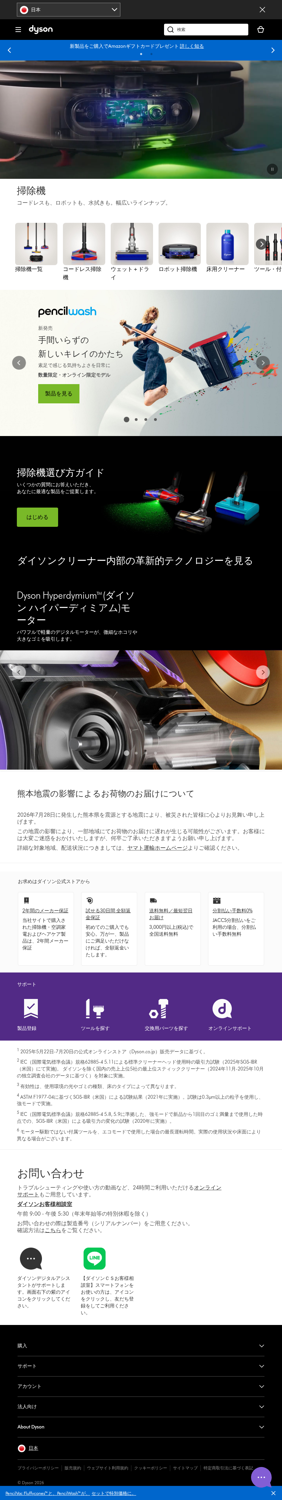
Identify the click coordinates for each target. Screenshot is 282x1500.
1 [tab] (141, 54)
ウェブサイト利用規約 (107, 1467)
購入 (22, 1346)
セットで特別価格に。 (113, 1493)
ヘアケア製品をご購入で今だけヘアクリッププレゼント (125, 46)
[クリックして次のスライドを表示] (263, 362)
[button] (276, 1494)
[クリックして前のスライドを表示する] (18, 362)
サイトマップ (185, 1467)
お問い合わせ (51, 1173)
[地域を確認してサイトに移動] (262, 9)
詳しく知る (198, 46)
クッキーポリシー (150, 1467)
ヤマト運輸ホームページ (157, 848)
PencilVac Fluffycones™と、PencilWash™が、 (48, 1493)
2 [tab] (151, 54)
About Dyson (31, 1427)
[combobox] (68, 10)
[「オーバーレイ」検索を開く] (206, 29)
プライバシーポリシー (38, 1467)
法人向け (27, 1407)
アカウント (30, 1386)
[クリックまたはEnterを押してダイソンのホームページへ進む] (41, 32)
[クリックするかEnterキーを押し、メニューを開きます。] (18, 29)
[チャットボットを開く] (261, 1477)
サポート (27, 1366)
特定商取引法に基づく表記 (228, 1467)
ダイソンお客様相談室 (44, 1204)
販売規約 (73, 1467)
